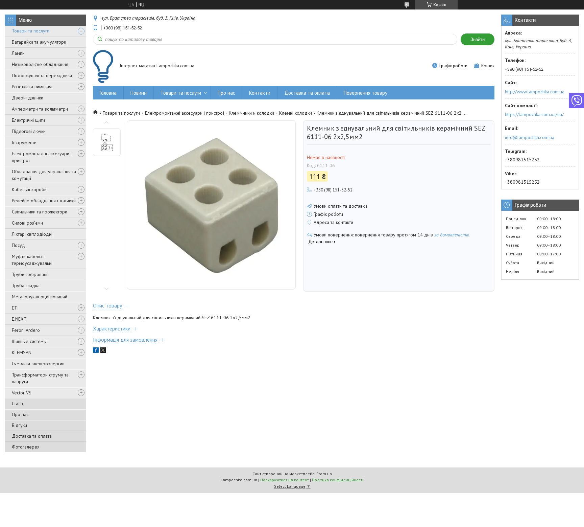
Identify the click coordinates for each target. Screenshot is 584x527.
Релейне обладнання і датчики (44, 201)
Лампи (18, 53)
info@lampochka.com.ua (529, 137)
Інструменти (24, 142)
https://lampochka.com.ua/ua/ (534, 114)
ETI (15, 308)
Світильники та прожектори (39, 212)
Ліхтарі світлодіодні (32, 234)
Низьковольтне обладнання (40, 64)
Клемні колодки (295, 113)
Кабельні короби (29, 189)
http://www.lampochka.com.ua (534, 92)
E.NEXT (19, 319)
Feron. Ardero (26, 330)
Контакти (259, 92)
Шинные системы (29, 341)
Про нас (20, 414)
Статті (17, 403)
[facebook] (96, 351)
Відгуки (19, 425)
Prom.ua (324, 473)
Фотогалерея (26, 447)
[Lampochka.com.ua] (103, 66)
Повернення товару (365, 92)
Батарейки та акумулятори (39, 42)
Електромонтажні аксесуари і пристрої (42, 157)
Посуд (18, 245)
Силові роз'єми (27, 223)
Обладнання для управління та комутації (44, 174)
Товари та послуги (30, 31)
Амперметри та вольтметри (40, 109)
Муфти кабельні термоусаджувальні (32, 259)
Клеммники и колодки (251, 113)
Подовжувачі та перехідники (42, 75)
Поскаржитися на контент (284, 479)
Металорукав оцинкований (39, 297)
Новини (138, 92)
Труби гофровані (29, 274)
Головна (108, 92)
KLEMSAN (21, 352)
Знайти (477, 39)
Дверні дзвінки (27, 98)
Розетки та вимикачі (32, 87)
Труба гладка (26, 285)
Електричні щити (28, 120)
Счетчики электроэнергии (38, 364)
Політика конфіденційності (337, 479)
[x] (103, 351)
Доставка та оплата (32, 436)
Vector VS (21, 393)
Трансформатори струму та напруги (40, 378)
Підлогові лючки (29, 131)
